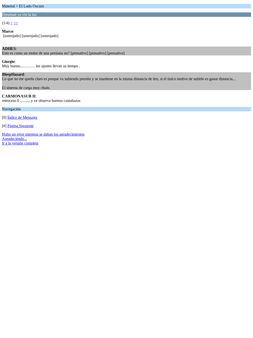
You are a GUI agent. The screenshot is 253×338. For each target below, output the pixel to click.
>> (16, 23)
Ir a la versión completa (20, 143)
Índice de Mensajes (22, 117)
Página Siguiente (20, 126)
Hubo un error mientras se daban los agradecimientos (43, 134)
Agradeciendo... (14, 139)
